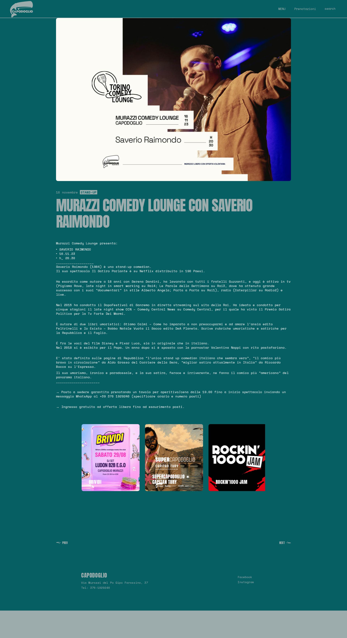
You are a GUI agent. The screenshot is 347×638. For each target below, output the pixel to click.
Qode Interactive (96, 624)
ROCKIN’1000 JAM (230, 482)
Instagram (246, 582)
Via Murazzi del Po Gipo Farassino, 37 (114, 582)
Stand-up (89, 192)
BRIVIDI (93, 482)
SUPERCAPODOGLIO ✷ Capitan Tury (170, 479)
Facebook (245, 577)
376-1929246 (100, 587)
